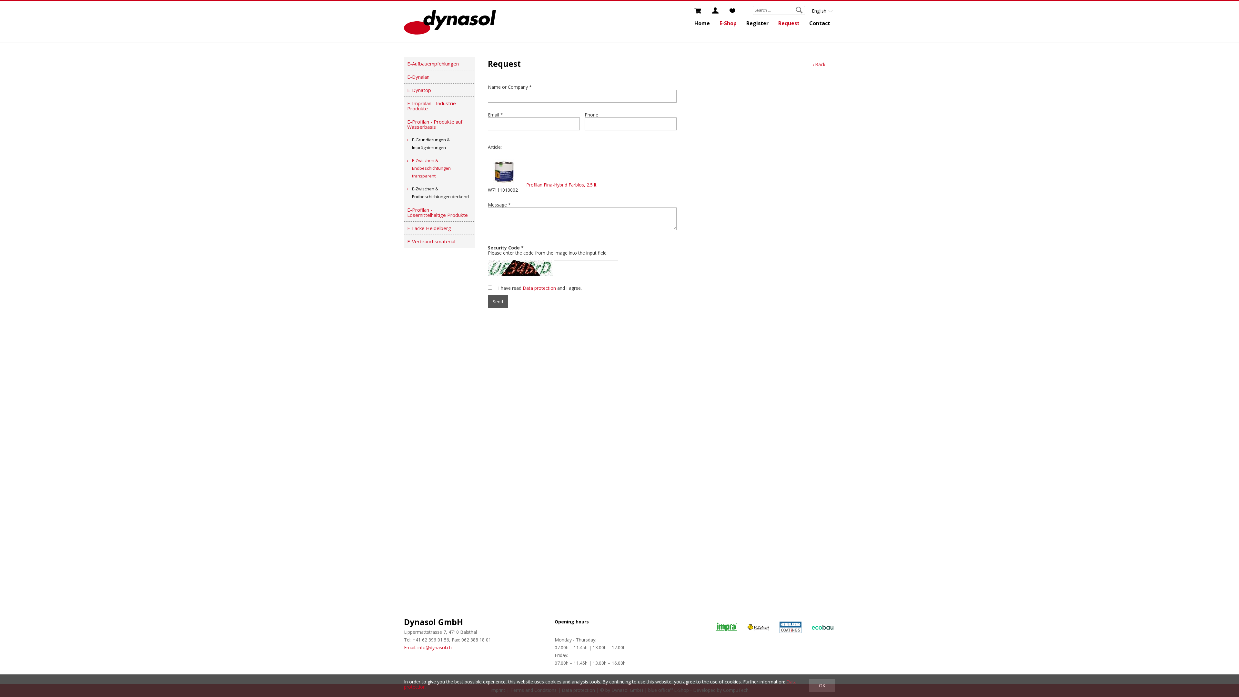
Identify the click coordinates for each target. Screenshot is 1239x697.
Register (757, 23)
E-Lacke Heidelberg (429, 228)
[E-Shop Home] (450, 22)
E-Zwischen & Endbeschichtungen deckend (440, 192)
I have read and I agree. (540, 288)
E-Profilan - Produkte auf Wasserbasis (434, 124)
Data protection (539, 288)
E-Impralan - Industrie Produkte (431, 106)
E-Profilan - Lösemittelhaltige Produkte (437, 212)
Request (789, 23)
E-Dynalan (418, 77)
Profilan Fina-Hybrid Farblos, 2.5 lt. (562, 185)
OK (822, 685)
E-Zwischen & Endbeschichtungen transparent (431, 168)
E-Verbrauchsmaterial (431, 241)
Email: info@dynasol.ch (428, 647)
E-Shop (728, 23)
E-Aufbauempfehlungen (433, 63)
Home (702, 23)
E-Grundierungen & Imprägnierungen (431, 143)
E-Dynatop (419, 90)
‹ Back (818, 64)
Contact (819, 23)
